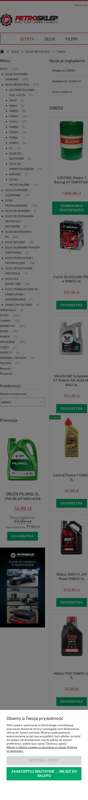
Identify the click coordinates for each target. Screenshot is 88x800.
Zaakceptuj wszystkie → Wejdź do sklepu (44, 774)
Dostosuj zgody (44, 760)
